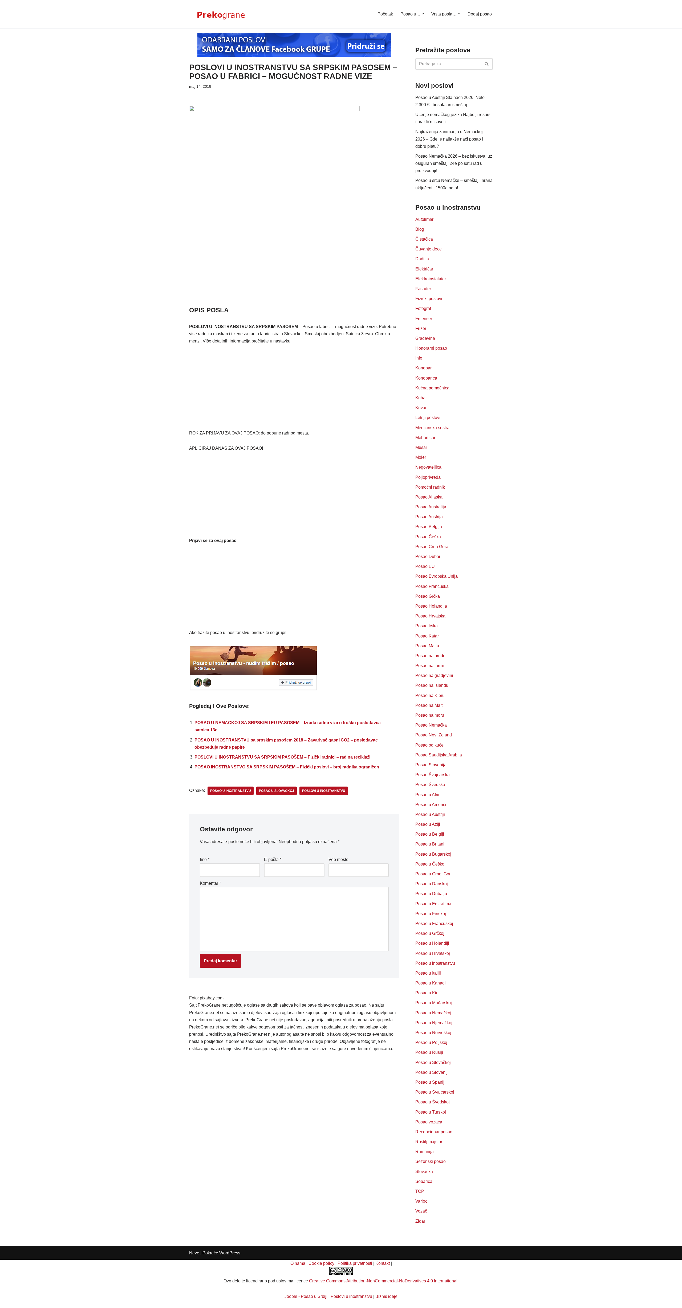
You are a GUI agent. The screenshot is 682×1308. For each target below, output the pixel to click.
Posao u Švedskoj (432, 1102)
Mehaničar (425, 437)
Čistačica (424, 239)
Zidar (420, 1221)
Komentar (210, 883)
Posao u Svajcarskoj (434, 1092)
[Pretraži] (487, 64)
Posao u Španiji (430, 1082)
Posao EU (425, 566)
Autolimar (424, 219)
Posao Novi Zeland (433, 735)
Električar (424, 269)
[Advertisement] (294, 266)
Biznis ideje (386, 1296)
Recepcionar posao (433, 1132)
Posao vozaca (428, 1122)
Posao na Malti (429, 705)
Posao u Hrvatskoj (432, 953)
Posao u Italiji (428, 973)
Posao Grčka (427, 596)
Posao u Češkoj (430, 864)
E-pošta (272, 859)
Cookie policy (321, 1263)
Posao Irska (426, 626)
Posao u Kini (427, 993)
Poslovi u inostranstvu (351, 1296)
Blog (419, 229)
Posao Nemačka (431, 725)
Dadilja (422, 259)
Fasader (423, 288)
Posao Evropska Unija (436, 576)
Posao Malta (427, 646)
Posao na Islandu (431, 685)
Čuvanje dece (428, 249)
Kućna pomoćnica (432, 388)
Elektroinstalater (430, 279)
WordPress (229, 1253)
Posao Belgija (428, 526)
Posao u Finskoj (430, 913)
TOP (419, 1191)
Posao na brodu (430, 655)
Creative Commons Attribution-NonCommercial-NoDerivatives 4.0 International (383, 1281)
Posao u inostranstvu (435, 963)
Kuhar (421, 398)
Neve (194, 1253)
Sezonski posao (430, 1161)
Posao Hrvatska (430, 616)
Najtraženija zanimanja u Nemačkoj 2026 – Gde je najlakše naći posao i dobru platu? (449, 138)
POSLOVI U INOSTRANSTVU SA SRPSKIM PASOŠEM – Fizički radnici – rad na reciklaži (282, 757)
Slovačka (424, 1171)
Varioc (421, 1201)
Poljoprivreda (428, 477)
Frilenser (423, 318)
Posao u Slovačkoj (433, 1062)
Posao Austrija (429, 517)
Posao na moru (429, 715)
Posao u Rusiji (429, 1052)
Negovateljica (428, 467)
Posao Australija (430, 507)
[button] (423, 14)
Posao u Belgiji (429, 834)
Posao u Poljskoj (431, 1042)
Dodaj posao (480, 14)
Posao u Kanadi (430, 983)
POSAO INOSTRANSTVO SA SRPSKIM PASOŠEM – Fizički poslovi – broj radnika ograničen (286, 767)
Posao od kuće (429, 745)
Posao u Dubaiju (431, 893)
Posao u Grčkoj (429, 933)
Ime (204, 859)
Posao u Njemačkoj (433, 1022)
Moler (420, 457)
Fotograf (423, 308)
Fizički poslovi (428, 298)
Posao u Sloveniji (432, 1072)
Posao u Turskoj (430, 1112)
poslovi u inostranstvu (323, 791)
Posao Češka (428, 537)
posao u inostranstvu (230, 791)
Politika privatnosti (355, 1263)
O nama (297, 1263)
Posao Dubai (427, 556)
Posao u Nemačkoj (433, 1013)
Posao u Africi (428, 794)
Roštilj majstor (428, 1141)
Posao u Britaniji (430, 844)
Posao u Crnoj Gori (433, 874)
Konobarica (426, 378)
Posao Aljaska (429, 497)
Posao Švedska (430, 784)
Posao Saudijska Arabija (438, 755)
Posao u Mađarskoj (433, 1002)
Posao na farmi (429, 665)
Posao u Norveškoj (433, 1032)
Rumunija (424, 1151)
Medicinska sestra (432, 427)
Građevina (425, 338)
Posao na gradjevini (434, 675)
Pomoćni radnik (430, 487)
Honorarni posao (431, 348)
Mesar (421, 447)
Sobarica (423, 1181)
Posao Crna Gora (431, 546)
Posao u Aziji (427, 824)
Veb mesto (338, 859)
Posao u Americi (430, 804)
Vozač (421, 1211)
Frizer (420, 328)
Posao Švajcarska (432, 774)
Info (418, 358)
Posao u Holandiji (432, 943)
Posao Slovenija (430, 765)
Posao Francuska (432, 586)
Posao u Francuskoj (434, 923)
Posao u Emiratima (433, 904)
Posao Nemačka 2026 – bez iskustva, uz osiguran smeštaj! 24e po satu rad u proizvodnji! (453, 163)
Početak (385, 14)
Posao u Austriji (430, 814)
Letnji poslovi (427, 417)
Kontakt (382, 1263)
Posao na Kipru (430, 695)
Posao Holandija (431, 606)
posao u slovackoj (276, 791)
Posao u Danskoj (431, 884)
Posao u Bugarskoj (433, 854)
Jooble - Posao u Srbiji (306, 1296)
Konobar (423, 368)
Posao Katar (427, 636)
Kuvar (421, 407)
